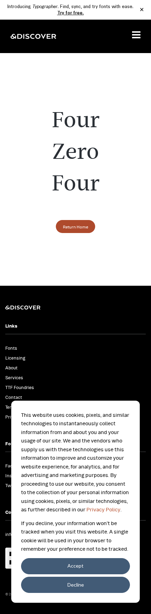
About (11, 367)
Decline (75, 585)
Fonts (11, 347)
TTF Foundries (19, 387)
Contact (13, 397)
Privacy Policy (103, 509)
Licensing (15, 357)
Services (14, 377)
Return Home (75, 227)
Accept (75, 566)
